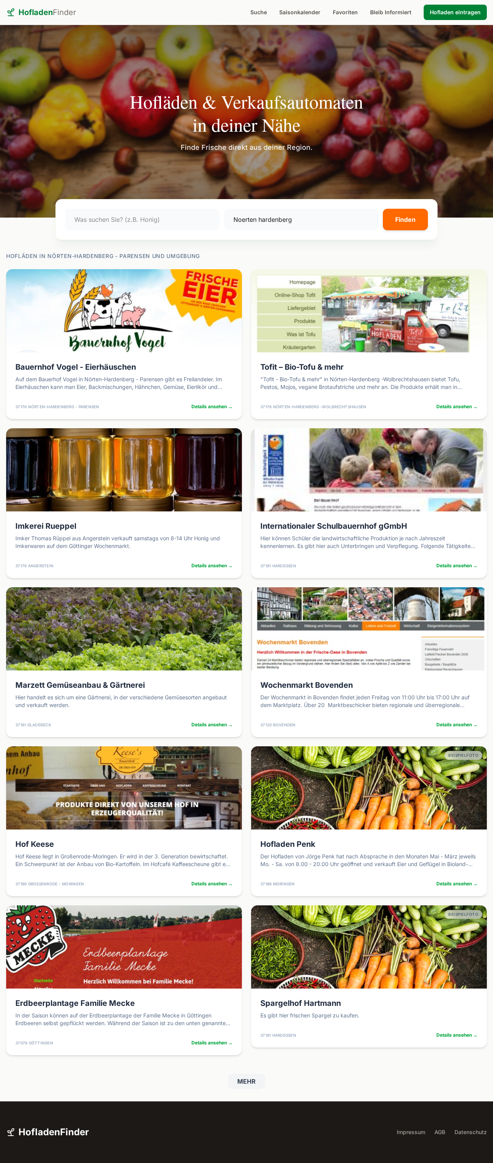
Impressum (411, 1132)
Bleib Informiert (390, 12)
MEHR (246, 1081)
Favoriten (345, 12)
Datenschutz (470, 1132)
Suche (258, 12)
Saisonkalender (299, 12)
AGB (439, 1132)
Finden (405, 219)
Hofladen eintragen (455, 12)
